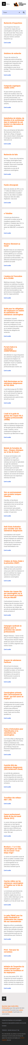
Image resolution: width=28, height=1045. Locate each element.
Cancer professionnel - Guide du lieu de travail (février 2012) (12, 816)
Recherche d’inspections (13, 23)
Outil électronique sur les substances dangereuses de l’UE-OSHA (13, 383)
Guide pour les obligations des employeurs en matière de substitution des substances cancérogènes (14, 312)
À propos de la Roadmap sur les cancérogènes (11, 1020)
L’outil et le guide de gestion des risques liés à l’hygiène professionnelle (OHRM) (13, 417)
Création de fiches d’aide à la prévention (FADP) (14, 562)
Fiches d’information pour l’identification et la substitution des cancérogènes (13, 732)
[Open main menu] (4, 4)
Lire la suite (7, 42)
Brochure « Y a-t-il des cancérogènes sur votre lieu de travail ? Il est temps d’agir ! (12, 850)
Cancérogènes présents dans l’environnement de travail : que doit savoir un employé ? (13, 696)
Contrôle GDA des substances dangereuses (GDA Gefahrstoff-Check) (13, 767)
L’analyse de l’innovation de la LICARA (13, 277)
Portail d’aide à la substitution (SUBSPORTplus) (10, 349)
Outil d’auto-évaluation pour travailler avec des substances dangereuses (13, 529)
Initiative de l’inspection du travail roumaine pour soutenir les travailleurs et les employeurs (14, 969)
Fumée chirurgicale (11, 185)
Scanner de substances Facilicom (12, 661)
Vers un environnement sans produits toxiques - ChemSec (13, 494)
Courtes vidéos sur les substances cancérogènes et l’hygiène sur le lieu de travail (13, 884)
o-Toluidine (8, 213)
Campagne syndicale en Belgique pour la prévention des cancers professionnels (13, 629)
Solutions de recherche (12, 53)
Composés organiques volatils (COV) (12, 87)
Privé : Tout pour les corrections (11, 951)
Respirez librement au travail (12, 245)
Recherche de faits (11, 154)
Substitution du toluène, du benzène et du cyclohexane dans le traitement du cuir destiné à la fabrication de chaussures (14, 122)
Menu (8, 4)
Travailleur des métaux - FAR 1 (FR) (13, 799)
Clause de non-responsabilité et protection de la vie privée (14, 1023)
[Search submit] (23, 12)
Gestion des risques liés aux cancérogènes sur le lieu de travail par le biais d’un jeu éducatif (13, 594)
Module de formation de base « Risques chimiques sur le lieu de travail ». (13, 450)
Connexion (4, 1025)
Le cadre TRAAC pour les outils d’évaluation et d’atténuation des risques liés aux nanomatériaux (13, 918)
